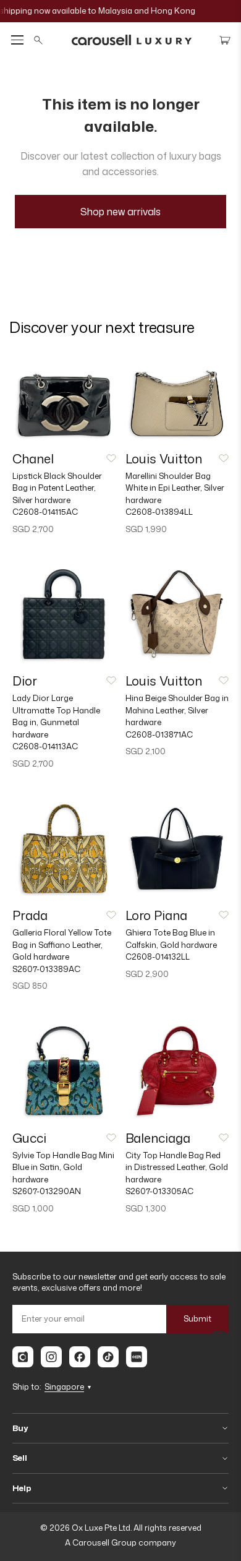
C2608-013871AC (159, 734)
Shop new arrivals (120, 211)
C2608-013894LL (159, 511)
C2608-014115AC (45, 511)
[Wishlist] (111, 458)
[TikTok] (108, 1356)
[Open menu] (17, 40)
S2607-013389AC (46, 968)
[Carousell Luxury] (131, 40)
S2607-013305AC (159, 1191)
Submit (197, 1318)
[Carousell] (22, 1356)
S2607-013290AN (46, 1191)
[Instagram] (51, 1356)
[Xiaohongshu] (136, 1356)
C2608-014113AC (45, 746)
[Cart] (225, 40)
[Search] (38, 40)
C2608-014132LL (157, 956)
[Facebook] (79, 1356)
